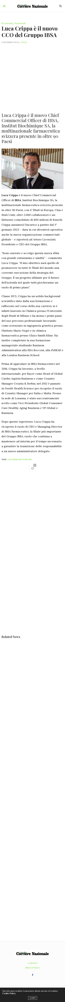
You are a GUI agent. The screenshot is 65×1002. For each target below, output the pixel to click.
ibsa (30, 459)
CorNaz (23, 42)
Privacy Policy (32, 968)
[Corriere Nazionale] (32, 6)
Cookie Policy (9, 993)
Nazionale (20, 23)
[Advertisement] (32, 76)
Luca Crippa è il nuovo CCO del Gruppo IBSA (30, 31)
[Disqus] (32, 517)
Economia (7, 23)
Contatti (32, 963)
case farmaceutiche (17, 459)
